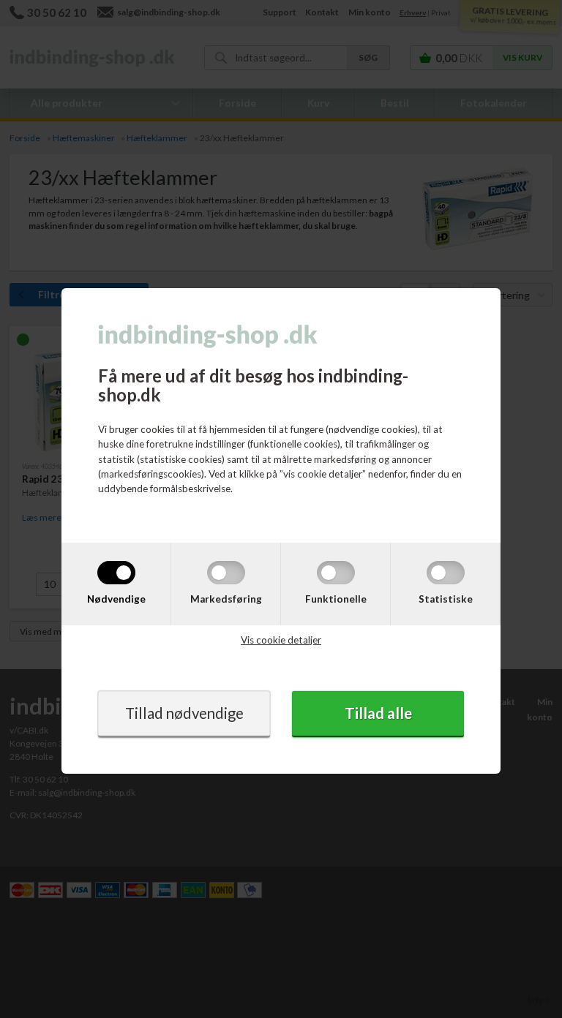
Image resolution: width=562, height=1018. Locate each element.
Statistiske (446, 599)
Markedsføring (226, 599)
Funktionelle (336, 599)
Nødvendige (116, 599)
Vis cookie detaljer (281, 640)
